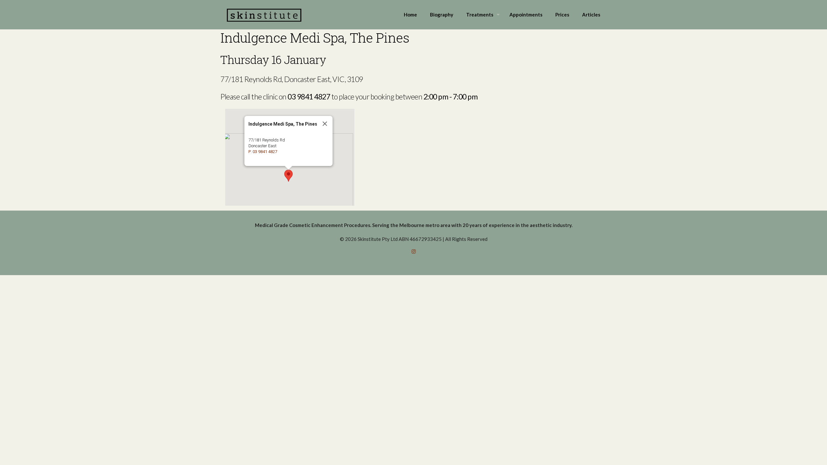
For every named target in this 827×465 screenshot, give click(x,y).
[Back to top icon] (796, 452)
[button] (288, 176)
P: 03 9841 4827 (262, 151)
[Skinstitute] (264, 14)
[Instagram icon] (413, 251)
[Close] (325, 123)
